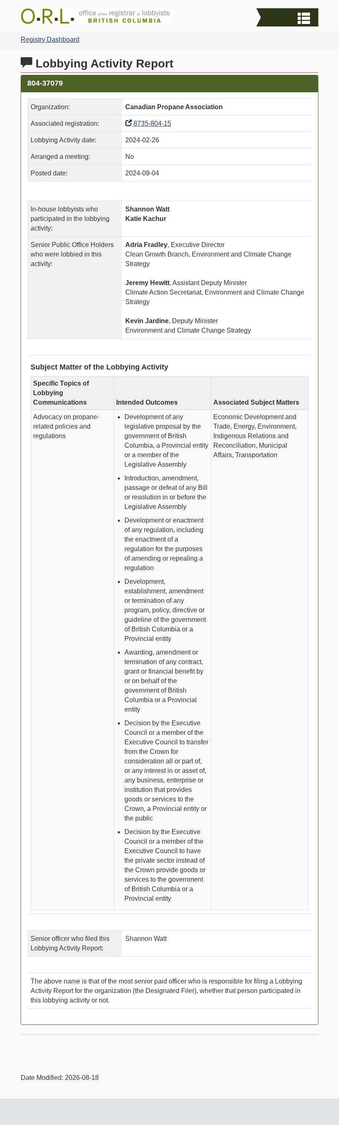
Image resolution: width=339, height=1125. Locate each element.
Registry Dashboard (50, 39)
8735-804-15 (151, 123)
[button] (288, 18)
